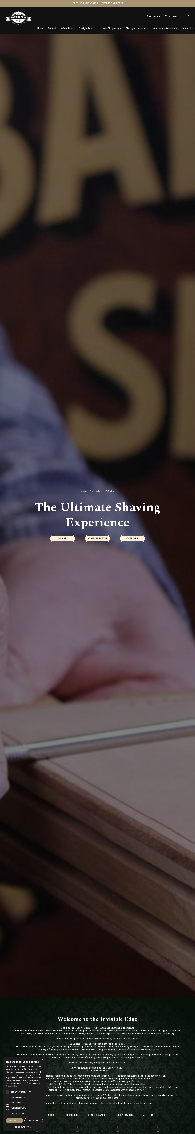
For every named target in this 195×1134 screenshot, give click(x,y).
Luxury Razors (124, 1115)
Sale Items (148, 1115)
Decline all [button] (33, 1120)
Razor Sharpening (110, 28)
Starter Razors (97, 1115)
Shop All (52, 28)
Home (40, 28)
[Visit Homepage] (18, 23)
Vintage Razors (64, 1078)
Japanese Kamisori (63, 1081)
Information (187, 28)
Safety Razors (67, 28)
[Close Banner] (193, 3)
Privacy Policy (11, 1086)
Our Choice (72, 1115)
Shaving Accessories (136, 28)
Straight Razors (87, 28)
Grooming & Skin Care (164, 28)
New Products (49, 1115)
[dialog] (24, 1094)
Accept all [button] (14, 1120)
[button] (24, 1126)
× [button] (42, 1060)
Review (143, 1103)
